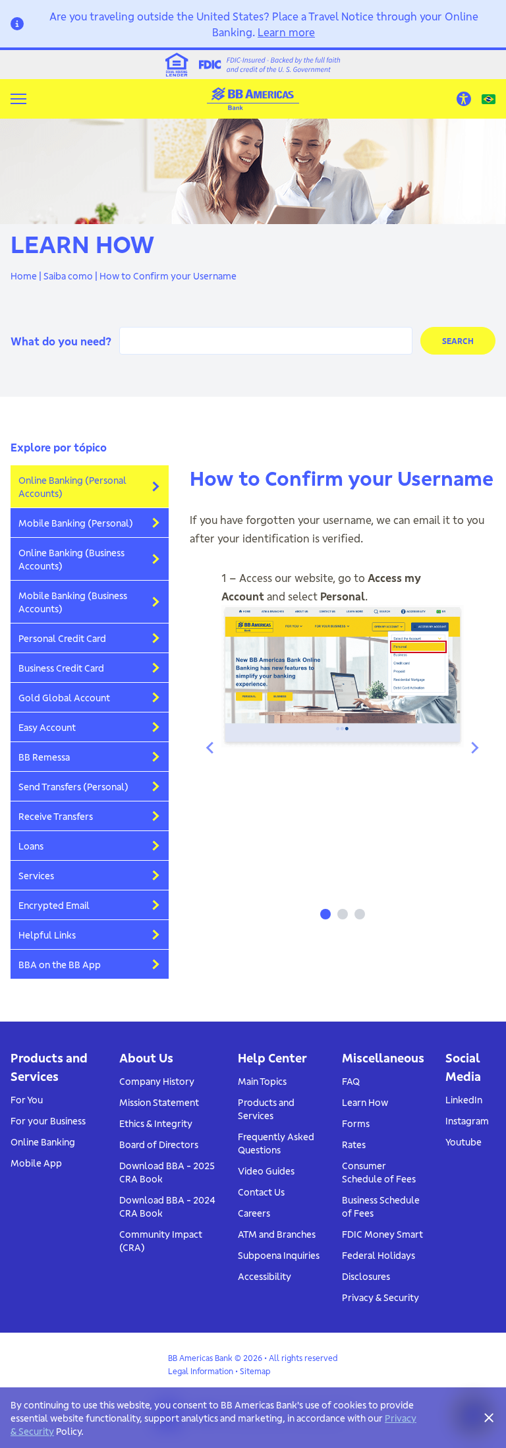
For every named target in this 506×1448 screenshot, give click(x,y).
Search (458, 340)
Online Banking (43, 1141)
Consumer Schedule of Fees (379, 1171)
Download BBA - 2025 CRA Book (167, 1171)
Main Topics (262, 1081)
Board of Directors (158, 1144)
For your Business (48, 1120)
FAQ (351, 1081)
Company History (156, 1081)
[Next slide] (474, 747)
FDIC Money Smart (382, 1234)
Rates (354, 1144)
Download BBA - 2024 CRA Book (167, 1206)
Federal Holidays (378, 1255)
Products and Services (266, 1108)
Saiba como (68, 275)
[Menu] (18, 99)
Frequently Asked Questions (276, 1142)
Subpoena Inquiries (279, 1255)
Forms (356, 1123)
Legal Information (200, 1371)
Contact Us (261, 1192)
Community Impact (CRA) (160, 1240)
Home (24, 275)
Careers (254, 1213)
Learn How (365, 1102)
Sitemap (255, 1371)
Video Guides (266, 1170)
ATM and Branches (277, 1234)
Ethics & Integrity (155, 1123)
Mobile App (36, 1163)
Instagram (467, 1120)
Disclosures (366, 1276)
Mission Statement (159, 1102)
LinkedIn (463, 1099)
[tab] (325, 914)
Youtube (463, 1141)
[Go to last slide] (210, 747)
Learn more (286, 31)
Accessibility (264, 1276)
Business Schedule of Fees (381, 1206)
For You (27, 1099)
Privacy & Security (380, 1297)
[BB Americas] (253, 98)
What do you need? (61, 340)
